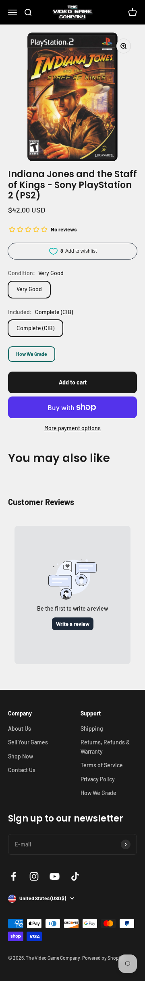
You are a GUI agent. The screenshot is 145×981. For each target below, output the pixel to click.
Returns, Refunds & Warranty (105, 746)
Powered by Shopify (103, 958)
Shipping (92, 728)
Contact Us (21, 769)
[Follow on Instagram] (34, 876)
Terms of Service (102, 765)
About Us (19, 728)
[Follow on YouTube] (54, 876)
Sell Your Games (28, 742)
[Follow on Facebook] (13, 876)
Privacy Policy (98, 779)
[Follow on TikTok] (75, 876)
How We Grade (31, 354)
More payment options (72, 428)
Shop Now (20, 756)
